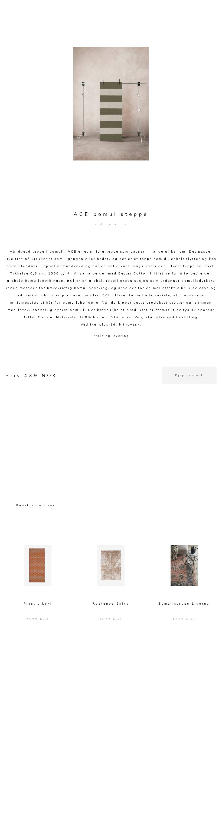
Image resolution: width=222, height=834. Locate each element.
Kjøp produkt (189, 375)
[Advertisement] (111, 422)
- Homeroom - (111, 224)
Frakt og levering (111, 336)
